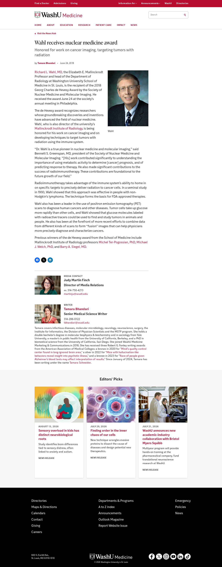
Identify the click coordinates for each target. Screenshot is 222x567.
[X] (159, 557)
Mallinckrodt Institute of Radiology (58, 128)
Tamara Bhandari (46, 63)
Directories (182, 3)
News (134, 25)
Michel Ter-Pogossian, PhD (117, 242)
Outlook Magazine (111, 519)
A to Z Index (106, 507)
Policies (180, 507)
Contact (37, 519)
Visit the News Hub (46, 34)
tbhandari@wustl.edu (76, 323)
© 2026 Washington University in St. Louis (111, 562)
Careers (36, 532)
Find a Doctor (42, 3)
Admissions (60, 3)
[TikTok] (187, 557)
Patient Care (103, 25)
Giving (74, 3)
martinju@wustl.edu (76, 294)
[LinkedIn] (180, 557)
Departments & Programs (116, 501)
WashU (168, 3)
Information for (127, 3)
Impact (121, 25)
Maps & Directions (44, 507)
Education (66, 25)
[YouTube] (173, 557)
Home (38, 25)
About (51, 25)
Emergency (183, 501)
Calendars (38, 513)
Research (84, 25)
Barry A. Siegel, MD (73, 247)
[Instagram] (166, 557)
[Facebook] (152, 557)
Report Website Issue (112, 526)
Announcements (150, 3)
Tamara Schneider (80, 363)
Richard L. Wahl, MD (48, 72)
